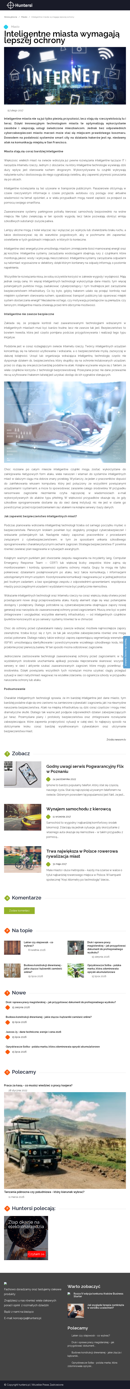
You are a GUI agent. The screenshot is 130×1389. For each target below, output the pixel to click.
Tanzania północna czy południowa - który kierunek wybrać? (44, 1192)
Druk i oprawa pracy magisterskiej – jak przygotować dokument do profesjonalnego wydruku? (61, 1002)
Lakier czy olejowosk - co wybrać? (91, 1335)
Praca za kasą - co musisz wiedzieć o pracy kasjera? (38, 1085)
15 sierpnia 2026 (21, 1007)
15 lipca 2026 (19, 1037)
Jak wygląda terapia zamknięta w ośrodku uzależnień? (105, 1306)
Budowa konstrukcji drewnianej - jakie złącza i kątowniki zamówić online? (43, 968)
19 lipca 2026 (19, 1022)
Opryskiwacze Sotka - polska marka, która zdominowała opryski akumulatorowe (104, 968)
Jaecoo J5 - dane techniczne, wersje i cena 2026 (33, 1032)
